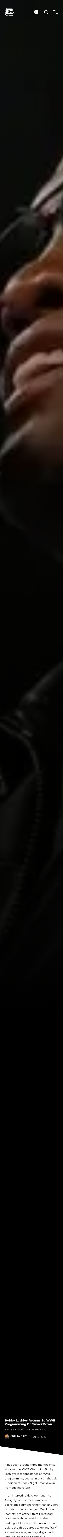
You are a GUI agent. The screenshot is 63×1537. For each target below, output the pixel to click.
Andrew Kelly (19, 1435)
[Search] (46, 12)
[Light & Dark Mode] (36, 12)
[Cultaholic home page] (19, 12)
